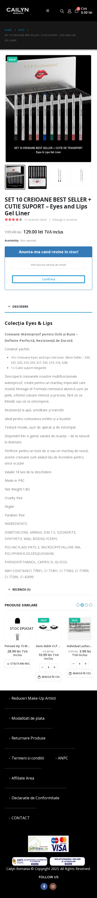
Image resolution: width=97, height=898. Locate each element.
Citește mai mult (20, 663)
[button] (78, 605)
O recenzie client (35, 220)
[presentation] (10, 108)
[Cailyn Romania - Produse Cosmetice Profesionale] (18, 11)
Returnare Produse (28, 738)
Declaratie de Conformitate (35, 797)
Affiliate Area (23, 778)
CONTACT (21, 817)
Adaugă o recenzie (64, 220)
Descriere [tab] (20, 306)
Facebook (44, 886)
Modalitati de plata (28, 718)
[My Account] (69, 11)
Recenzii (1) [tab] (21, 589)
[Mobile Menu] (47, 11)
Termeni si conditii (28, 758)
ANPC (63, 758)
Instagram (53, 886)
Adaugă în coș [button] (51, 676)
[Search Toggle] (62, 11)
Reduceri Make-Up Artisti (34, 698)
